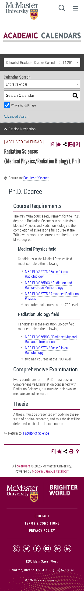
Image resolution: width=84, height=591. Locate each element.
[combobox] (42, 62)
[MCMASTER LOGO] (22, 12)
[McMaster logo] (42, 501)
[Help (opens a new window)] (77, 144)
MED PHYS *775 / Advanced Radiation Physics (52, 296)
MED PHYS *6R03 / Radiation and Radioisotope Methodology (48, 285)
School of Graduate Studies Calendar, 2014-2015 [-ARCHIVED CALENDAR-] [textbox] (43, 62)
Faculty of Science (36, 177)
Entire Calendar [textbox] (16, 84)
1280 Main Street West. (42, 561)
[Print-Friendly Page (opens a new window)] (71, 144)
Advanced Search (16, 116)
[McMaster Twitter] (26, 548)
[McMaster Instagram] (16, 548)
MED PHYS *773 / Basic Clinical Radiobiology (46, 274)
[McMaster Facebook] (37, 548)
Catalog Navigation (22, 128)
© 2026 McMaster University (42, 580)
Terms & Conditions (42, 523)
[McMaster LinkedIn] (67, 548)
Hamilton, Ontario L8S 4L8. (29, 570)
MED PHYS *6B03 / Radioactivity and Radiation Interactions (51, 339)
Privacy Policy (42, 530)
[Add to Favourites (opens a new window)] (58, 144)
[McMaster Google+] (57, 548)
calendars (23, 466)
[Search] (75, 95)
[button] (75, 10)
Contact (42, 516)
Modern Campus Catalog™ (50, 471)
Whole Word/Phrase (23, 105)
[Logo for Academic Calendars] (41, 41)
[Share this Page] (64, 144)
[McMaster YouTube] (47, 548)
